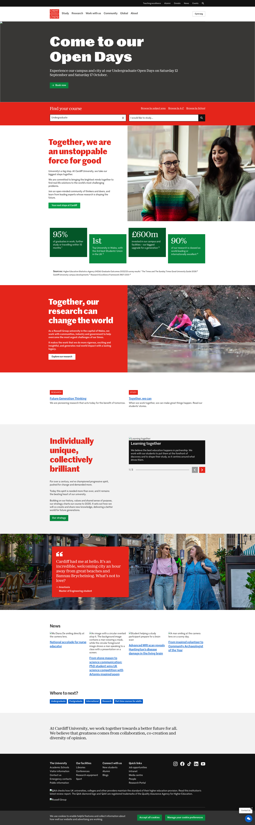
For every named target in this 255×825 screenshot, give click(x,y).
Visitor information (59, 771)
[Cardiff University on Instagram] (175, 764)
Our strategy (59, 518)
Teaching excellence (152, 3)
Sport (79, 779)
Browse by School (195, 108)
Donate (177, 3)
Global (124, 13)
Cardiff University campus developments (71, 275)
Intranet (133, 771)
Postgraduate (75, 701)
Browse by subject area (153, 108)
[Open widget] (248, 818)
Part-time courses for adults (128, 701)
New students (110, 767)
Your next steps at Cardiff (64, 205)
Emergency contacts (61, 779)
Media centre (136, 775)
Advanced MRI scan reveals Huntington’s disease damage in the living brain (147, 649)
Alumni (167, 3)
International (92, 701)
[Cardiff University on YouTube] (203, 764)
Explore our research (62, 357)
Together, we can (140, 398)
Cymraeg (199, 14)
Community (111, 13)
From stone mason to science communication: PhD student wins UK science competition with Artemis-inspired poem (106, 666)
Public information (59, 783)
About (134, 13)
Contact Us (245, 810)
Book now (60, 85)
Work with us (93, 13)
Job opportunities (138, 767)
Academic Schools (59, 767)
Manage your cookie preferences (185, 817)
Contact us (55, 775)
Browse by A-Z (176, 108)
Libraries (80, 767)
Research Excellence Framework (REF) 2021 (111, 275)
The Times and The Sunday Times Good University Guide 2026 (170, 271)
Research (77, 13)
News (186, 3)
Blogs (105, 775)
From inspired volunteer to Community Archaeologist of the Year (185, 646)
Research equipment (87, 775)
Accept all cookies (149, 817)
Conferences (83, 771)
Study (65, 13)
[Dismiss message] (252, 808)
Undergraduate (58, 701)
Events (195, 3)
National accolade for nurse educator (68, 644)
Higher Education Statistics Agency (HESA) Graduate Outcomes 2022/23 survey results (102, 271)
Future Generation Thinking (68, 398)
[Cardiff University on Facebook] (182, 764)
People (132, 779)
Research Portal (137, 783)
